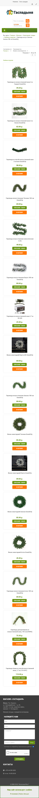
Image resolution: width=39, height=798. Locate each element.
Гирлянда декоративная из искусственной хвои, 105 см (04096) (19, 631)
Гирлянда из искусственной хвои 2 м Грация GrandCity (20, 83)
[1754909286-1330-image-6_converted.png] (10, 76)
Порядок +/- (6, 51)
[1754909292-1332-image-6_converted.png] (10, 349)
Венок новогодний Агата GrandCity (20, 552)
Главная (12, 35)
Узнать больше (24, 794)
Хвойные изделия (9, 37)
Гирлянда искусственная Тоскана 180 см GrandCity (20, 199)
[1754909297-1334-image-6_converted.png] (10, 428)
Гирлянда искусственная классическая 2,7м (19, 240)
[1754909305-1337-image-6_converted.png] (10, 546)
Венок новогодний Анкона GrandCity (20, 512)
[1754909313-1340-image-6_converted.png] (10, 663)
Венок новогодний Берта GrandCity (20, 473)
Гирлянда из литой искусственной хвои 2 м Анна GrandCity (19, 160)
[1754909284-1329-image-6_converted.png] (10, 310)
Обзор (31, 742)
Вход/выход (32, 4)
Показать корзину (27, 25)
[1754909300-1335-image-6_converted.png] (10, 467)
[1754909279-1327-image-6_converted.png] (10, 272)
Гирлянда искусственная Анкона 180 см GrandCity (20, 396)
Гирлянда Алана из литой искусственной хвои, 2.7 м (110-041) (20, 669)
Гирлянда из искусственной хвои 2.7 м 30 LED (20, 317)
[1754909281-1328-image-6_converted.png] (10, 154)
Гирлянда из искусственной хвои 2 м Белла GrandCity (20, 122)
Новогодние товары (29, 35)
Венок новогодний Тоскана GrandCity (19, 434)
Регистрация (36, 4)
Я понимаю (14, 794)
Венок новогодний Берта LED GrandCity (20, 355)
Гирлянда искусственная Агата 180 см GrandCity (20, 592)
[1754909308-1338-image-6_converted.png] (10, 585)
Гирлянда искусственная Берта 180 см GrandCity (20, 278)
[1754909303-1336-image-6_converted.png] (10, 506)
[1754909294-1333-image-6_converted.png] (10, 390)
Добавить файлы (9, 742)
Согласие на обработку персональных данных (18, 746)
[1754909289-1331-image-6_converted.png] (10, 115)
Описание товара (27, 77)
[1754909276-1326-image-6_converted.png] (10, 233)
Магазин (18, 35)
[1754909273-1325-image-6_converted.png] (10, 192)
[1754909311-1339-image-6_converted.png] (10, 624)
